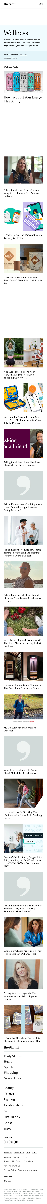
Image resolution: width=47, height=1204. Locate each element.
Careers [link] (7, 1157)
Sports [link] (9, 1067)
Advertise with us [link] (12, 1166)
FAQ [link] (28, 1152)
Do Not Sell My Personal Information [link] (21, 1170)
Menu (41, 4)
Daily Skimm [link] (13, 1056)
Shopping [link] (11, 1072)
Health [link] (9, 1061)
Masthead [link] (19, 1152)
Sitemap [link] (7, 1181)
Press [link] (34, 1152)
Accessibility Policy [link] (13, 1161)
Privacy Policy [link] (8, 1200)
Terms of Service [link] (23, 1200)
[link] (11, 4)
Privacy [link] (24, 1157)
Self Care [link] (23, 54)
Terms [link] (16, 1157)
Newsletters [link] (12, 1078)
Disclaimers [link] (29, 1161)
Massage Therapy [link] (11, 58)
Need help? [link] (8, 1176)
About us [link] (8, 1152)
